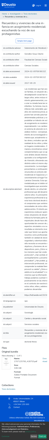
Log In (38, 5)
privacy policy (31, 431)
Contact (16, 407)
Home (4, 14)
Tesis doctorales (30, 14)
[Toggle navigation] (45, 5)
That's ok (42, 436)
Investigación (15, 14)
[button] (33, 5)
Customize (5, 436)
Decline (34, 436)
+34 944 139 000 (21, 404)
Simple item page (24, 41)
